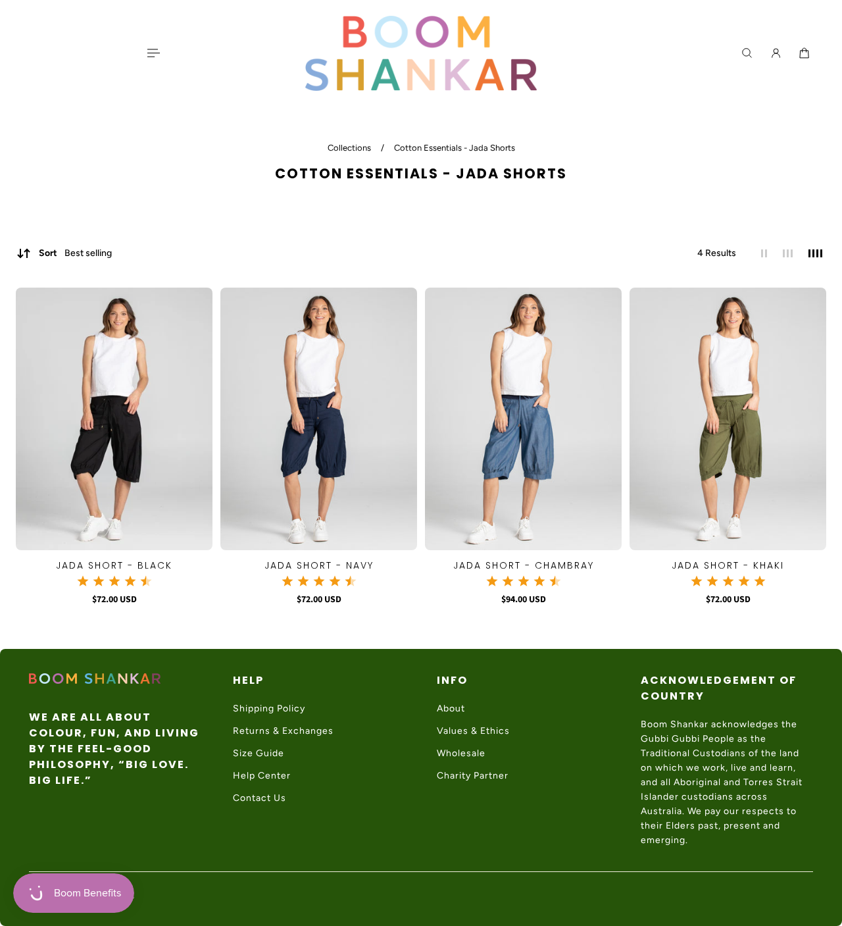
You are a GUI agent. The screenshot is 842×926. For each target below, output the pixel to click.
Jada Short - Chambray (523, 565)
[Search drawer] (747, 53)
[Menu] (152, 53)
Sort (75, 253)
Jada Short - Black (114, 565)
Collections (350, 148)
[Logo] (421, 53)
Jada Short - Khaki (728, 565)
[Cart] (804, 53)
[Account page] (776, 53)
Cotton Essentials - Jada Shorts (454, 148)
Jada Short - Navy (319, 565)
